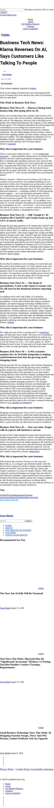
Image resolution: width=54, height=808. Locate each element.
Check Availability (16, 535)
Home (8, 525)
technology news (28, 497)
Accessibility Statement (42, 769)
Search (3, 12)
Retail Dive (34, 451)
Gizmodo (11, 144)
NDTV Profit (13, 254)
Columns (10, 533)
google (12, 495)
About (9, 528)
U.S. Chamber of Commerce (19, 403)
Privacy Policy (7, 769)
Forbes (5, 34)
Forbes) (33, 88)
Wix (36, 497)
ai (0, 495)
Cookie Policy (23, 769)
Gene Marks (7, 75)
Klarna (18, 495)
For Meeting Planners (18, 530)
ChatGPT (5, 495)
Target (18, 497)
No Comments (6, 83)
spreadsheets (10, 497)
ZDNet (10, 322)
